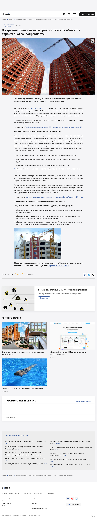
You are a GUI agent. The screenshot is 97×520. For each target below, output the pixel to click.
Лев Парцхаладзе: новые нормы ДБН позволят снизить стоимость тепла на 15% (53, 127)
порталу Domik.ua (37, 108)
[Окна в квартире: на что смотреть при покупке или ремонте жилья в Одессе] (24, 336)
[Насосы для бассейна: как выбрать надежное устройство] (24, 372)
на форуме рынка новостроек (58, 266)
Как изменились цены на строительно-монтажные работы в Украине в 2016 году (54, 197)
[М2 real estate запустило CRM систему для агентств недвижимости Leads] (72, 336)
